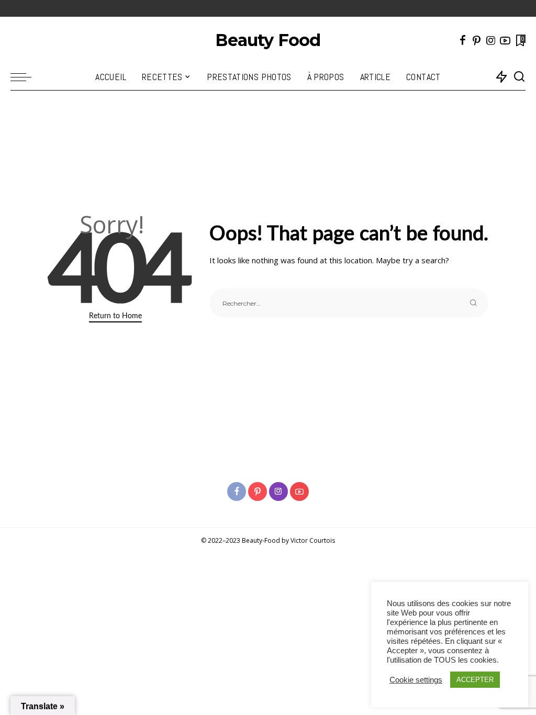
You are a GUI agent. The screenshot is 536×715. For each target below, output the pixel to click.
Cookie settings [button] (415, 680)
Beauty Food (267, 40)
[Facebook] (462, 40)
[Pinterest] (477, 40)
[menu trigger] (26, 77)
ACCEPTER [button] (475, 680)
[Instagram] (491, 40)
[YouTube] (505, 40)
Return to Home (115, 315)
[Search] (519, 77)
